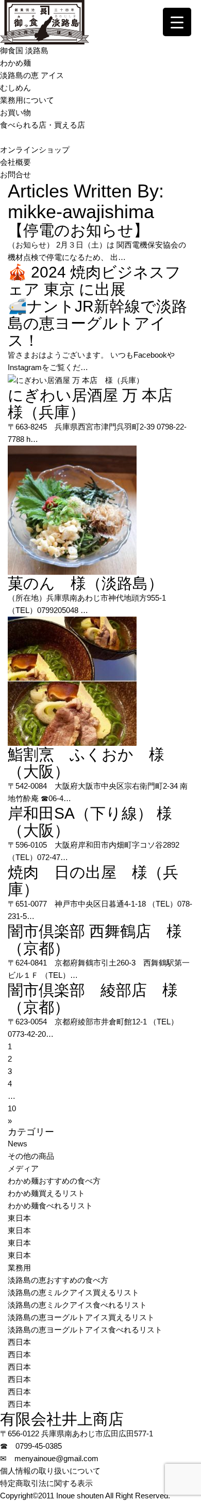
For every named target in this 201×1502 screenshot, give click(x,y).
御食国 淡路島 (24, 50)
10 (12, 1108)
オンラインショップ (35, 149)
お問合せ (15, 174)
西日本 (19, 1342)
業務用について (27, 100)
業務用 (19, 1267)
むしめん (15, 87)
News (17, 1143)
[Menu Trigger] (177, 22)
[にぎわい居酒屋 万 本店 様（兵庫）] (76, 379)
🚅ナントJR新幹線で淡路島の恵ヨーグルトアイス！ (97, 323)
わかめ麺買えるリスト (46, 1193)
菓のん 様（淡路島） (85, 583)
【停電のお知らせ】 (78, 230)
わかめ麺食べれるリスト (50, 1205)
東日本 (19, 1218)
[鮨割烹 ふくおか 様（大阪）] (72, 680)
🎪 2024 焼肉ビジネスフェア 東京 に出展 (94, 281)
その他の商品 (31, 1156)
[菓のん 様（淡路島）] (72, 509)
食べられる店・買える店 (42, 124)
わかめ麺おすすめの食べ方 (54, 1180)
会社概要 (15, 162)
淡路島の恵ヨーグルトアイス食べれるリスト (85, 1329)
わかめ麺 (15, 62)
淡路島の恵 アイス (32, 75)
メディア (23, 1168)
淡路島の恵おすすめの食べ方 (58, 1280)
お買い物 (15, 112)
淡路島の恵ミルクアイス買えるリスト (73, 1292)
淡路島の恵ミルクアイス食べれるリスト (77, 1304)
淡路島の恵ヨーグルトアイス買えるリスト (81, 1317)
